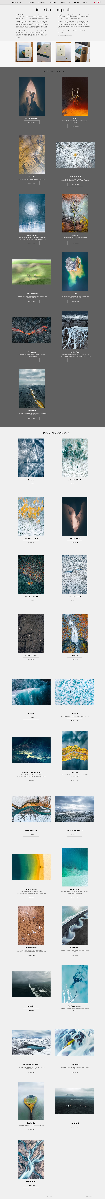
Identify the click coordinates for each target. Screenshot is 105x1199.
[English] (98, 2)
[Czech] (95, 2)
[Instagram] (51, 1196)
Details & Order (31, 122)
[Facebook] (48, 1196)
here (71, 35)
